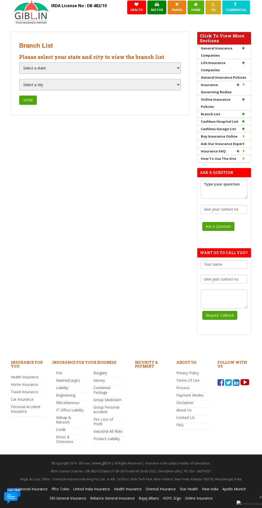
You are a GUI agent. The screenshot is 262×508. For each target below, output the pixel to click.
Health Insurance (25, 377)
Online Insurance (199, 498)
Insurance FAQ (213, 151)
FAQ (179, 424)
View (28, 99)
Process (183, 387)
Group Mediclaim (107, 399)
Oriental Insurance (161, 488)
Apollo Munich (234, 488)
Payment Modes (190, 395)
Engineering (65, 395)
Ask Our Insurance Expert (223, 143)
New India (210, 488)
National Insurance (32, 488)
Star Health (189, 488)
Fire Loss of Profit (103, 421)
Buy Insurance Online (219, 136)
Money (99, 380)
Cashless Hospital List (219, 121)
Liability (62, 387)
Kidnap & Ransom (63, 419)
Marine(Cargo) (68, 380)
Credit (61, 429)
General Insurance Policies (223, 77)
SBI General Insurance (68, 498)
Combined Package (101, 390)
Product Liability (106, 438)
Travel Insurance (24, 391)
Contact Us (185, 417)
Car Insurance (22, 399)
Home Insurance (24, 384)
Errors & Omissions (64, 439)
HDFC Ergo (172, 498)
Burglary (100, 372)
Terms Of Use (188, 380)
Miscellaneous (68, 402)
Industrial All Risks (108, 431)
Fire (59, 372)
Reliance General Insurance (112, 498)
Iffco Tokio (60, 488)
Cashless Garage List (218, 129)
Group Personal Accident (106, 409)
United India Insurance (91, 488)
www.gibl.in (102, 463)
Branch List (210, 114)
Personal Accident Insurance (25, 409)
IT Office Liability (70, 410)
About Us (184, 410)
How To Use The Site (218, 158)
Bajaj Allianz (149, 498)
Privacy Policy (187, 372)
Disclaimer (185, 402)
